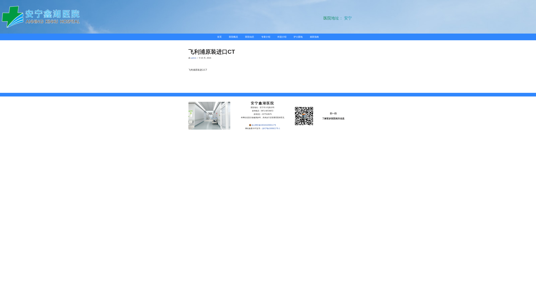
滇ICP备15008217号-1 (271, 128)
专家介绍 (265, 37)
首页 (219, 37)
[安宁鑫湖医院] (42, 16)
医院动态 (249, 37)
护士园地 (298, 37)
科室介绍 (281, 37)
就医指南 (314, 37)
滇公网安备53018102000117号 (264, 125)
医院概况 (233, 37)
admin (193, 58)
